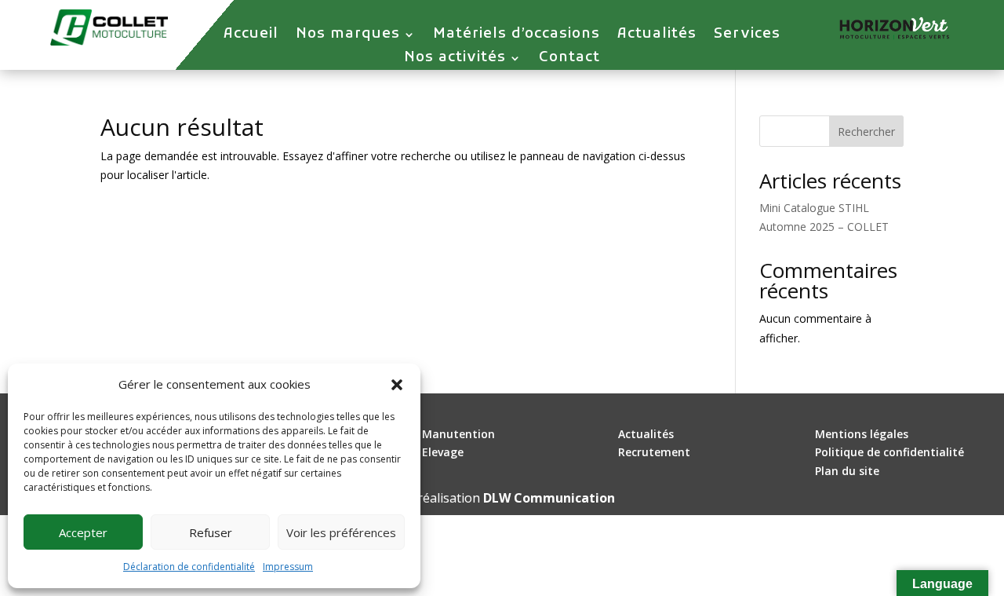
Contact (569, 60)
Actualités (657, 36)
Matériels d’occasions (516, 36)
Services (747, 36)
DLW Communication (549, 497)
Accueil (251, 36)
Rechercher (866, 131)
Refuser (210, 532)
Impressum (288, 566)
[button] (397, 385)
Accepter (83, 532)
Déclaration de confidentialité (189, 566)
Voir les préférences (341, 532)
